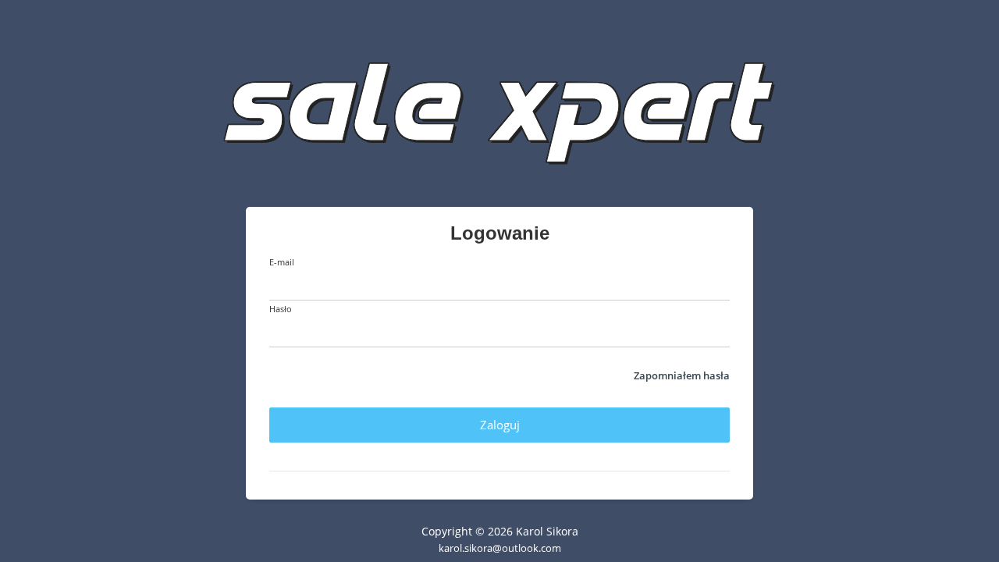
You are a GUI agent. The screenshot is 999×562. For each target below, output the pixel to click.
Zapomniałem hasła (682, 375)
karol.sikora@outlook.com (500, 548)
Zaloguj (500, 424)
